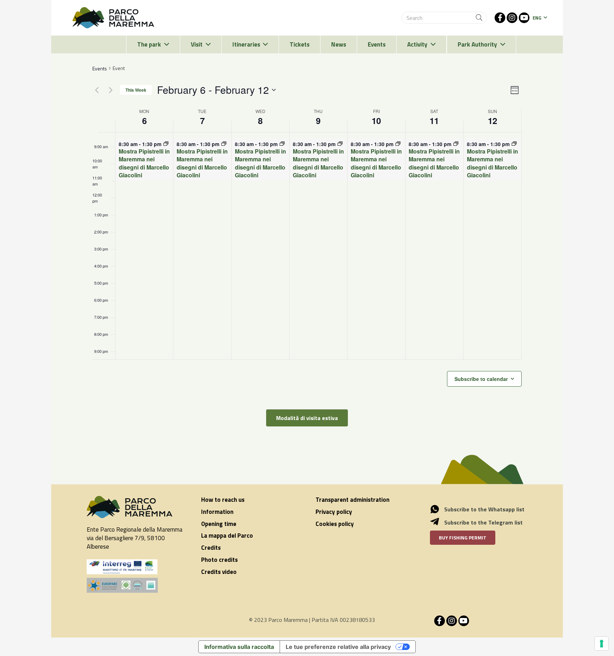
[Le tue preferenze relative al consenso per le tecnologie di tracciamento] (601, 643)
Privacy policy (334, 511)
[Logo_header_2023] (113, 17)
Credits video (219, 571)
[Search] (479, 17)
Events (99, 68)
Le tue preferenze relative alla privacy (338, 646)
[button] (539, 17)
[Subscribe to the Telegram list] (438, 522)
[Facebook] (500, 17)
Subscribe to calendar (481, 378)
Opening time (218, 523)
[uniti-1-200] (135, 585)
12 (492, 120)
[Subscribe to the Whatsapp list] (438, 509)
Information (217, 511)
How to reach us (222, 499)
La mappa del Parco (227, 535)
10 (376, 120)
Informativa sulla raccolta (239, 646)
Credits (211, 547)
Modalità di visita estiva (307, 418)
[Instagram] (512, 17)
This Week (135, 90)
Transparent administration (352, 499)
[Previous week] (96, 90)
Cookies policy (335, 523)
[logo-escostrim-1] (122, 566)
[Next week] (110, 90)
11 (434, 120)
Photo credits (219, 559)
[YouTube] (524, 17)
